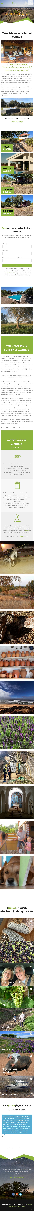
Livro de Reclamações (17, 1177)
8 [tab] (24, 1148)
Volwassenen (6, 258)
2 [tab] (9, 1148)
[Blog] (17, 1064)
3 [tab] (12, 1148)
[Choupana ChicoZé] (17, 184)
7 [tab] (22, 1148)
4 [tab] (14, 1148)
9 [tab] (27, 1148)
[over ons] (17, 974)
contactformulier (10, 273)
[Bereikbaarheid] (17, 1087)
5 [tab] (17, 1148)
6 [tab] (19, 1148)
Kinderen (20, 258)
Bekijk (27, 530)
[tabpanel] (17, 1126)
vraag (22, 536)
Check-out (5, 250)
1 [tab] (7, 1148)
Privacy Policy (21, 1206)
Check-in (4, 243)
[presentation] (3, 320)
